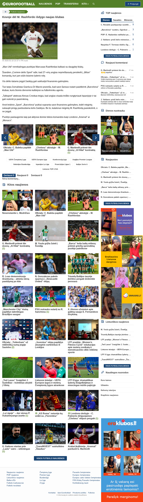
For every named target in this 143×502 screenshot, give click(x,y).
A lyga (42, 483)
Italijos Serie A (82, 164)
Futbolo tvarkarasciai (15, 483)
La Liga (43, 480)
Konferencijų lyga (60, 160)
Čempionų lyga (46, 472)
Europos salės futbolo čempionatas (87, 478)
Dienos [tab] (106, 20)
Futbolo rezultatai (14, 486)
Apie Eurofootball (64, 493)
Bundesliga (44, 478)
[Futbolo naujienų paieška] (93, 4)
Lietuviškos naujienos (15, 478)
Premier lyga (45, 475)
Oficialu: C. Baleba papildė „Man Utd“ (117, 167)
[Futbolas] (5, 11)
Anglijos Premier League (82, 160)
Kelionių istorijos (108, 390)
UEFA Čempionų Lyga (17, 160)
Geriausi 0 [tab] (9, 175)
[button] (85, 4)
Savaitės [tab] (117, 20)
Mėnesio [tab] (128, 20)
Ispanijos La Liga (42, 164)
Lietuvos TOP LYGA (50, 169)
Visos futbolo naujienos (50, 458)
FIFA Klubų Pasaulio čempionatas (86, 480)
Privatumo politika (79, 493)
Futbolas (91, 493)
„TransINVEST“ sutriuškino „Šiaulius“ (117, 360)
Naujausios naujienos (15, 472)
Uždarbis (105, 385)
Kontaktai (52, 493)
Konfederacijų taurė (80, 483)
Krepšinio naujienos (109, 395)
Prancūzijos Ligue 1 (62, 164)
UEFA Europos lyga (39, 160)
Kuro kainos (106, 380)
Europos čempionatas (81, 475)
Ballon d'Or (11, 480)
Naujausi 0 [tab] (22, 175)
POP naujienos (13, 475)
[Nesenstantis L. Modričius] (117, 135)
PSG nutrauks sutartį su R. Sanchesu (117, 86)
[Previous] (5, 137)
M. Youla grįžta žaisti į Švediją (114, 182)
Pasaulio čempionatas (81, 472)
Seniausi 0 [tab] (36, 175)
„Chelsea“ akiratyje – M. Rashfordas (116, 172)
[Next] (95, 137)
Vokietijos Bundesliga (21, 164)
